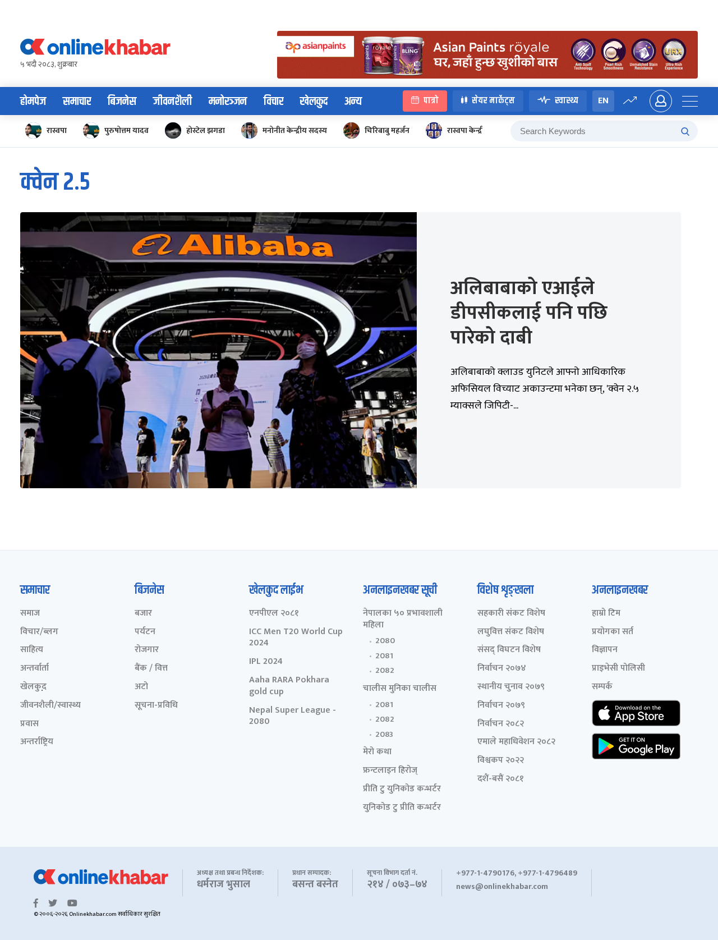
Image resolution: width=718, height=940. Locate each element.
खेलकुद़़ (33, 687)
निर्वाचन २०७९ (501, 706)
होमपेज (33, 102)
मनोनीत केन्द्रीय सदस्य (295, 130)
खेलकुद (314, 102)
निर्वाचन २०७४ (501, 669)
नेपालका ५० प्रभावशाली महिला (403, 619)
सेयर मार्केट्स (493, 101)
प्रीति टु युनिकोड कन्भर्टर (402, 789)
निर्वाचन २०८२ (500, 724)
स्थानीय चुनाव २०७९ (511, 687)
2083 (384, 734)
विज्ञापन (605, 650)
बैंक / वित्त (151, 669)
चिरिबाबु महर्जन (387, 130)
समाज (30, 614)
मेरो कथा (377, 752)
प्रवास (29, 724)
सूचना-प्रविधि (156, 706)
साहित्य (31, 650)
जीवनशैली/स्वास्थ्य (50, 706)
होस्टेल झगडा (205, 130)
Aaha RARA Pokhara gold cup (289, 686)
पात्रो (431, 101)
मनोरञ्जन (228, 102)
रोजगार (147, 650)
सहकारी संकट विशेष (511, 614)
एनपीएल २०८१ (274, 614)
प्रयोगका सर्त (612, 632)
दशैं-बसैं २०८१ (500, 779)
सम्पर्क (602, 687)
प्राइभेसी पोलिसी (618, 669)
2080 (385, 640)
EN (603, 100)
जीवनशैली (172, 102)
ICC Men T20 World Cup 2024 (296, 638)
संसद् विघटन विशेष (509, 650)
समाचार (77, 102)
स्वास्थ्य (566, 101)
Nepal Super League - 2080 (292, 716)
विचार (273, 102)
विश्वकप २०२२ (500, 761)
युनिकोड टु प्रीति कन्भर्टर (402, 808)
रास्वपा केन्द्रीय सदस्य (478, 130)
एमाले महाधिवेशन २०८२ (516, 742)
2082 (384, 670)
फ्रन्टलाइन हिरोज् (390, 771)
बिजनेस (122, 102)
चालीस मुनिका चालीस (399, 689)
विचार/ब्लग (39, 632)
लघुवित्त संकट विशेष (510, 632)
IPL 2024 (266, 662)
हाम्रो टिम (606, 614)
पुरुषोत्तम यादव (126, 130)
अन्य (353, 102)
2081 (384, 656)
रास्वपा (57, 130)
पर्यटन (145, 632)
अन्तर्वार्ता (34, 669)
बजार (143, 614)
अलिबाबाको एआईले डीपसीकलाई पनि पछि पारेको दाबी (528, 313)
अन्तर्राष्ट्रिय (36, 742)
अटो (141, 687)
